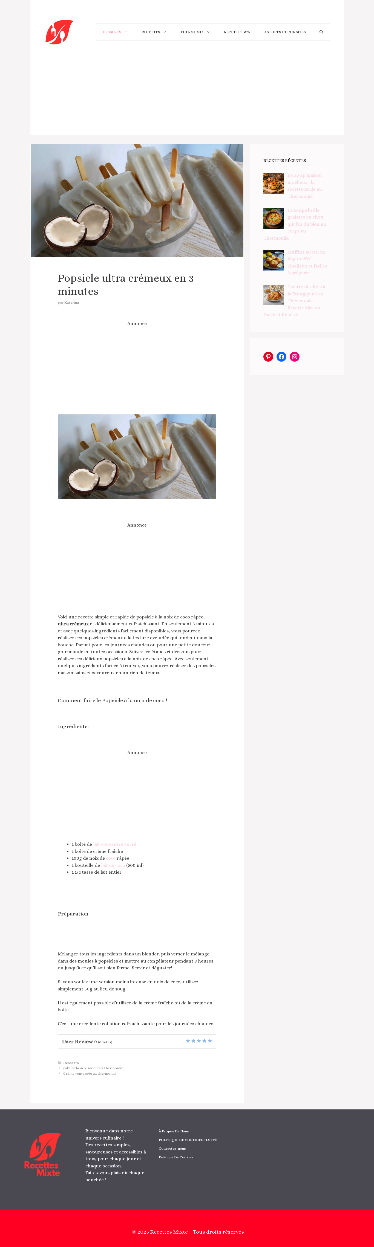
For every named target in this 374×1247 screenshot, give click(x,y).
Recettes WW (237, 32)
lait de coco (112, 865)
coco (111, 858)
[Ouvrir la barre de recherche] (321, 32)
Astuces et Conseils (285, 32)
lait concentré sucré (114, 844)
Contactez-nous (172, 1148)
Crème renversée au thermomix (89, 1073)
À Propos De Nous (174, 1131)
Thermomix (192, 32)
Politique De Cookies (176, 1157)
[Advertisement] (187, 97)
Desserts (112, 32)
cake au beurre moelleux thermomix (93, 1068)
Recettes (151, 32)
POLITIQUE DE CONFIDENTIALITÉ (188, 1140)
